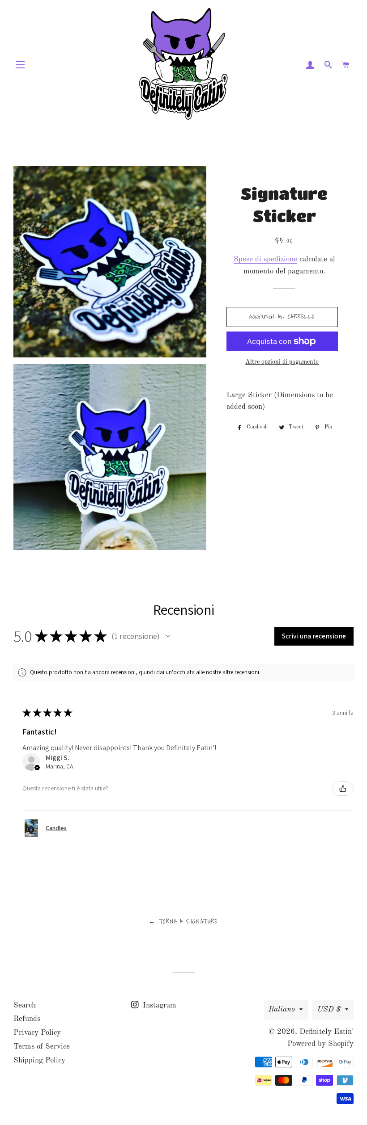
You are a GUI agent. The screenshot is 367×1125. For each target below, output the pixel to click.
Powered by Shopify (320, 1044)
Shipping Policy (39, 1060)
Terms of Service (41, 1046)
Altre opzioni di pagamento (282, 362)
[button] (167, 636)
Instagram (158, 1005)
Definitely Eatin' (326, 1032)
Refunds (26, 1019)
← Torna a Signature (183, 921)
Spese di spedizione (265, 259)
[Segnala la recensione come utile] (343, 788)
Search (24, 1005)
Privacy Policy (37, 1033)
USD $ (329, 1009)
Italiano (282, 1009)
